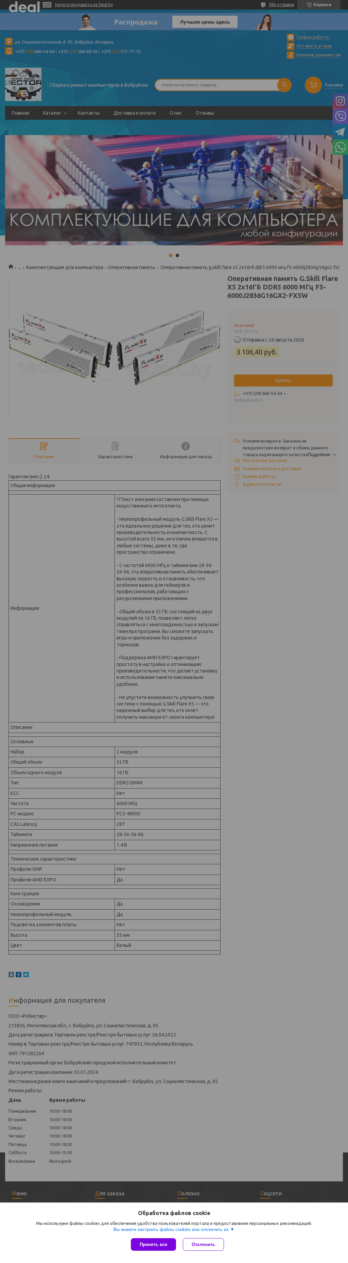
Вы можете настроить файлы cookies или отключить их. (172, 1229)
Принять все (153, 1244)
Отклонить (203, 1244)
